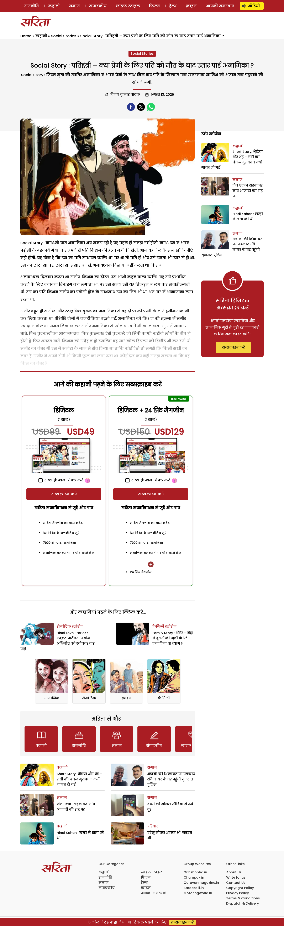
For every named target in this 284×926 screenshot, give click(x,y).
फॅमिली (164, 698)
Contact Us (236, 882)
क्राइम (191, 6)
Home (25, 35)
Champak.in (194, 877)
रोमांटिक (89, 698)
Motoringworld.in (198, 893)
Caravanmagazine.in (201, 882)
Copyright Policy (240, 887)
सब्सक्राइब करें (64, 494)
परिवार (152, 826)
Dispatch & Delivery (242, 903)
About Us (234, 872)
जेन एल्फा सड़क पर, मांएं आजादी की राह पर (247, 190)
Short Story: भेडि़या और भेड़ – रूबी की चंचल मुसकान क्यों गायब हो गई (79, 779)
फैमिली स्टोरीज (164, 626)
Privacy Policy (237, 893)
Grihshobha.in (195, 872)
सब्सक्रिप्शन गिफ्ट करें (63, 480)
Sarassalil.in (194, 887)
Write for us (236, 877)
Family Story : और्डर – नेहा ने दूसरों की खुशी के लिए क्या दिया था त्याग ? (172, 638)
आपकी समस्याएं (220, 6)
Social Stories (63, 35)
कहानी (54, 6)
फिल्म (154, 6)
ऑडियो (254, 6)
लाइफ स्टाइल (128, 6)
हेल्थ (173, 6)
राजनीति (31, 6)
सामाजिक (51, 698)
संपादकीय (98, 6)
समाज (74, 6)
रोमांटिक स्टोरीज (70, 626)
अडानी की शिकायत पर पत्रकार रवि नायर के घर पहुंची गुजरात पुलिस (171, 779)
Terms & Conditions (243, 898)
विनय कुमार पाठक (125, 94)
